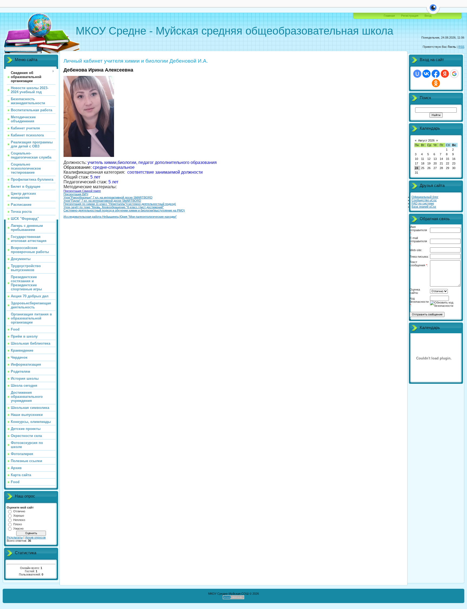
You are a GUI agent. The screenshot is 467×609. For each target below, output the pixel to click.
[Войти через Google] (454, 73)
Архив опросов (35, 537)
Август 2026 (426, 140)
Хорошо (18, 515)
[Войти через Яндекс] (445, 74)
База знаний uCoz (424, 206)
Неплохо (19, 519)
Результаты (15, 537)
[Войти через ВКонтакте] (426, 74)
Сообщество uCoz (424, 200)
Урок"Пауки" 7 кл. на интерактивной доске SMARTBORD (102, 200)
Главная (389, 15)
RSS (461, 46)
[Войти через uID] (417, 74)
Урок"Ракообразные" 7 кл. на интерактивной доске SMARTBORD (108, 197)
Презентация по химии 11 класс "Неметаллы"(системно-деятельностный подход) (120, 204)
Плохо (17, 524)
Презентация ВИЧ (76, 194)
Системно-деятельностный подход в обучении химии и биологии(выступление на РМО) (124, 210)
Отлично (19, 511)
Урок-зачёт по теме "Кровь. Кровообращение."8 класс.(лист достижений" (114, 207)
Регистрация (409, 15)
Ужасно (18, 528)
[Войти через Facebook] (436, 74)
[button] (433, 11)
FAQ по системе (423, 203)
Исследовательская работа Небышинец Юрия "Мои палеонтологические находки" (120, 216)
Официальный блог (425, 196)
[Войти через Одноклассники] (436, 83)
